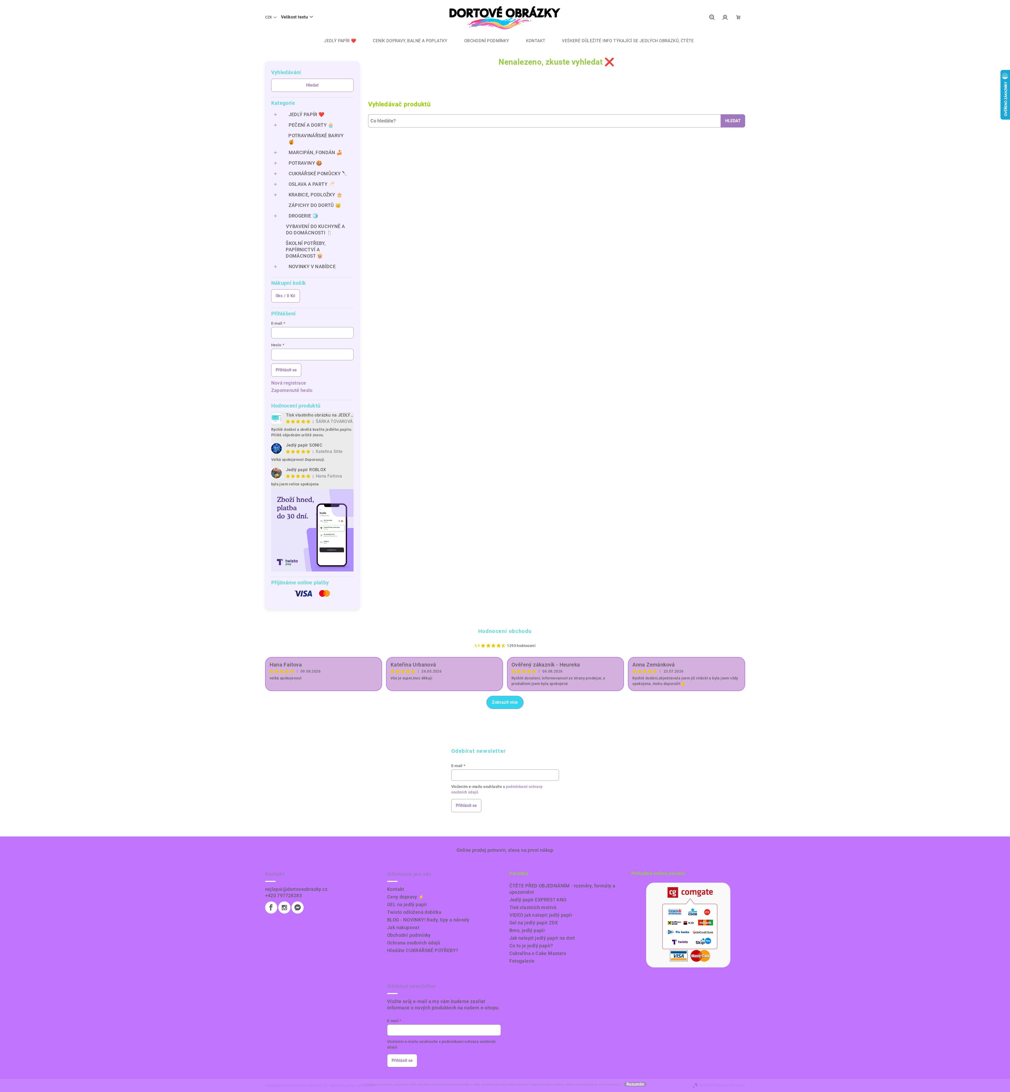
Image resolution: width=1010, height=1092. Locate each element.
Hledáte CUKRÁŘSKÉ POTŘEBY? (422, 950)
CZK (268, 17)
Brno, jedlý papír (527, 930)
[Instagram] (284, 907)
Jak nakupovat (403, 927)
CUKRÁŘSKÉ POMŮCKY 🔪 (318, 173)
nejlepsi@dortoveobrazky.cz (296, 889)
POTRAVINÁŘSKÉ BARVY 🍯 (316, 139)
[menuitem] (336, 41)
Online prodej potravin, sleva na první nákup (505, 850)
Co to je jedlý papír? (531, 945)
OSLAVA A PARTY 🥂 (312, 184)
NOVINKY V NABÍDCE (312, 266)
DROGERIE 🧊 (303, 216)
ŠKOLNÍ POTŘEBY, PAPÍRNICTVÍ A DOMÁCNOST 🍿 (306, 249)
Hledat (312, 85)
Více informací (610, 1084)
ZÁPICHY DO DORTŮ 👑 (315, 205)
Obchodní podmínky (409, 935)
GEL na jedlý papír (407, 904)
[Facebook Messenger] (298, 907)
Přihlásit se (286, 369)
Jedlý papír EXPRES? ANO (538, 899)
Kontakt (395, 889)
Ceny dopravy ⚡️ (405, 897)
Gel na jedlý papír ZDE (533, 922)
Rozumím (635, 1084)
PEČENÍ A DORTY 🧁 (311, 125)
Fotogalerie (522, 961)
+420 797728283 (283, 895)
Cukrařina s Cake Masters (537, 953)
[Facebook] (271, 907)
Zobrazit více (505, 702)
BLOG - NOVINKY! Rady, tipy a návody (428, 920)
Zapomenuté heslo (292, 390)
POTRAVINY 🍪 (305, 163)
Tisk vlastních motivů (533, 907)
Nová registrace (288, 383)
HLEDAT (733, 120)
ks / (285, 295)
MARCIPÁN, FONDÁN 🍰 (315, 152)
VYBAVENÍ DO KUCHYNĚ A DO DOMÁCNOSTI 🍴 (315, 229)
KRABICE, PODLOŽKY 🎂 (315, 194)
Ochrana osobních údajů (413, 943)
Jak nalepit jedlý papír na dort (542, 938)
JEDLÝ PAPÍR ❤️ (307, 114)
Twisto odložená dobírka (414, 912)
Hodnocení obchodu (505, 631)
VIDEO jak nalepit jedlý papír (540, 915)
